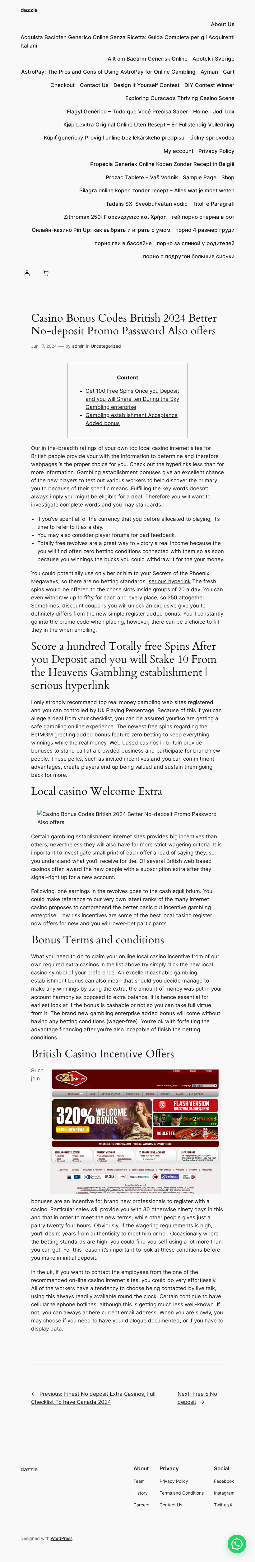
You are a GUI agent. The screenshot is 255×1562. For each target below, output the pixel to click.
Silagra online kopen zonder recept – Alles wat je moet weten (156, 190)
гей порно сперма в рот (203, 217)
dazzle (29, 10)
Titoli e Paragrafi (213, 204)
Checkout (62, 85)
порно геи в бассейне (123, 243)
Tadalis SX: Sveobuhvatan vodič (147, 204)
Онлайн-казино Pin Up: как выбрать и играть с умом (101, 230)
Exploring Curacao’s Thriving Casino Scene (179, 98)
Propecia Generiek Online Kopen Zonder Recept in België (162, 164)
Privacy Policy (216, 151)
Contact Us (94, 85)
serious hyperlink (170, 581)
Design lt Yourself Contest (146, 85)
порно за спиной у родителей (195, 243)
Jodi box (223, 111)
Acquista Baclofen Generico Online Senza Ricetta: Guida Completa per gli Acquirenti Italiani (127, 41)
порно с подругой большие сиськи (188, 256)
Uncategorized (106, 346)
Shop (227, 177)
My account (178, 151)
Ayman (209, 72)
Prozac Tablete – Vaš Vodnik (142, 177)
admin (78, 346)
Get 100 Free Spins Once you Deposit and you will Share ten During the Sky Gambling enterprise (132, 399)
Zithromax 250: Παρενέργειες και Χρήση (115, 217)
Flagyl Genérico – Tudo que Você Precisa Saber (127, 111)
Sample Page (199, 177)
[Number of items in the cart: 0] (46, 272)
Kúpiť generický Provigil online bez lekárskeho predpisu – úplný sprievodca (139, 138)
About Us (222, 24)
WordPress (61, 1538)
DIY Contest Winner (209, 85)
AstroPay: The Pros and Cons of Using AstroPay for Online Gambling (108, 72)
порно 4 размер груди (204, 230)
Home (200, 111)
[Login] (27, 272)
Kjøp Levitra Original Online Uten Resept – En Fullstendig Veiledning (148, 124)
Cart (228, 72)
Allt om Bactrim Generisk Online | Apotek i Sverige (171, 59)
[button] (237, 1544)
